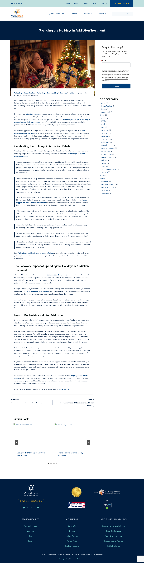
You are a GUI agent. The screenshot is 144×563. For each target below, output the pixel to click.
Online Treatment (107, 157)
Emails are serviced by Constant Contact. (115, 79)
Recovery (63, 93)
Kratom (104, 118)
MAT (103, 121)
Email (104, 60)
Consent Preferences (77, 559)
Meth (103, 124)
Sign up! (116, 86)
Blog (30, 536)
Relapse (104, 160)
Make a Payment (72, 536)
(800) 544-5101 (123, 3)
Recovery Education (108, 184)
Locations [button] (73, 14)
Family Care (105, 151)
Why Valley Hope (30, 526)
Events (94, 3)
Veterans (104, 172)
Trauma (104, 166)
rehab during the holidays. (57, 275)
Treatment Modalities (109, 169)
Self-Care (104, 190)
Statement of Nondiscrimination (113, 526)
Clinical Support (107, 145)
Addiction (105, 142)
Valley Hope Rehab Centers (24, 93)
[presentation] (32, 435)
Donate (67, 3)
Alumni (76, 3)
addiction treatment (33, 114)
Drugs (102, 115)
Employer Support (108, 148)
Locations (30, 531)
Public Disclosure (113, 546)
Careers (85, 3)
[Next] (88, 442)
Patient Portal (72, 541)
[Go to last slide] (16, 442)
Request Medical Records (113, 541)
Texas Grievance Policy (113, 536)
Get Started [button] (87, 14)
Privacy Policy (64, 559)
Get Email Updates (72, 546)
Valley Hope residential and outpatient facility (35, 253)
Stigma (103, 163)
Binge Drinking (106, 106)
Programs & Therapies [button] (55, 14)
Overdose (105, 130)
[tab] (48, 463)
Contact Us (103, 3)
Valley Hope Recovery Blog (47, 93)
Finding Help (104, 139)
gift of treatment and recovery (37, 291)
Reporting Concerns (113, 531)
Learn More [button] (101, 14)
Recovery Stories (107, 187)
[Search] (128, 14)
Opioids (104, 127)
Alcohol (102, 103)
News (102, 175)
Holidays (72, 93)
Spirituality (105, 193)
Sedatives (104, 133)
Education (105, 112)
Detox (103, 109)
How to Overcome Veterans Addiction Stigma (28, 401)
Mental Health (106, 154)
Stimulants (105, 136)
